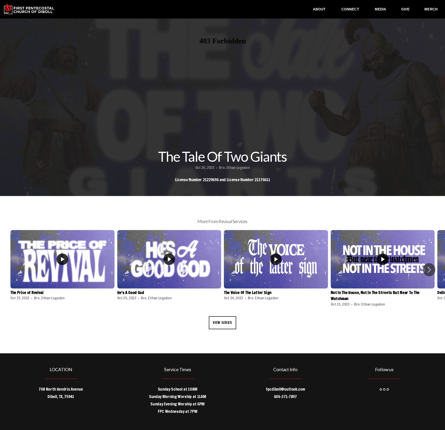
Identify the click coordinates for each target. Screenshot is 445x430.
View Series (222, 322)
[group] (62, 266)
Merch (431, 9)
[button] (429, 270)
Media (380, 9)
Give (405, 9)
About (320, 9)
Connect (350, 9)
